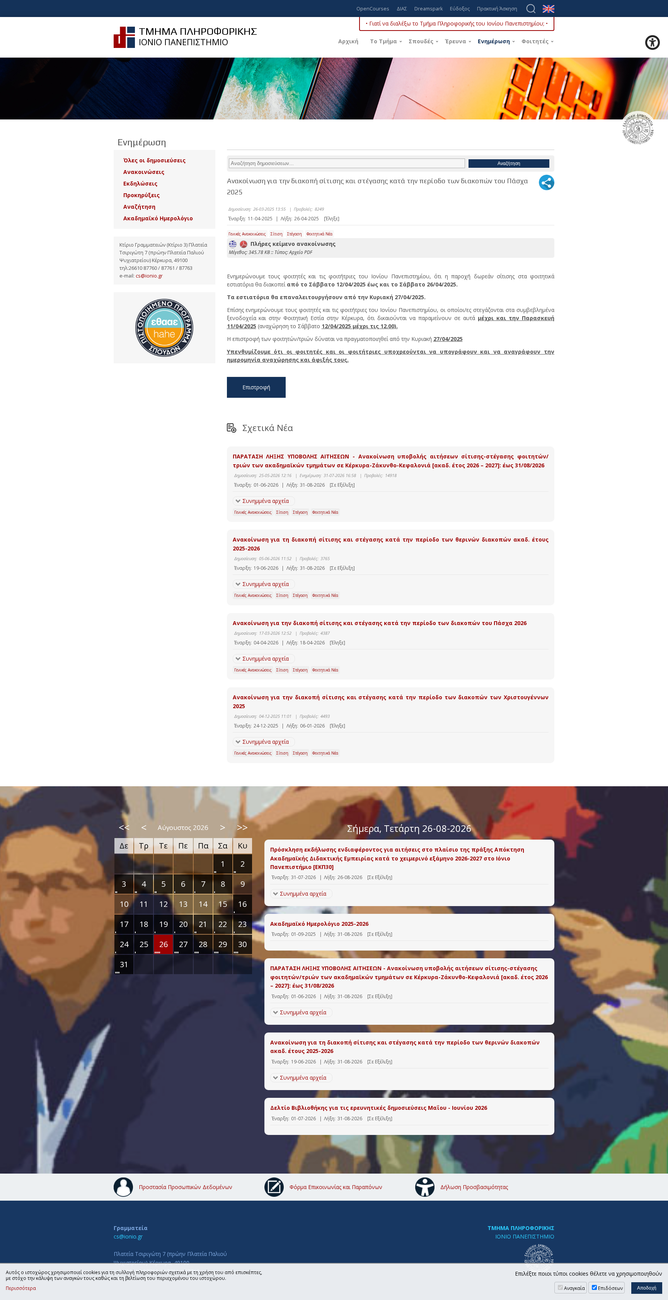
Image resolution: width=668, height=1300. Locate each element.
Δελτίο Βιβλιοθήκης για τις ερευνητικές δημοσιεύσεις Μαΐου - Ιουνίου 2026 (378, 1107)
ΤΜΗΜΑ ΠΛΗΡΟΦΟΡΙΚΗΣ (520, 1228)
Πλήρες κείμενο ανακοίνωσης (291, 243)
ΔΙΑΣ (402, 9)
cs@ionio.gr (149, 276)
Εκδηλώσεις (140, 183)
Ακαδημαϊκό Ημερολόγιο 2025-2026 (319, 923)
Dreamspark (428, 9)
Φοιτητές (535, 41)
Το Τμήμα (383, 41)
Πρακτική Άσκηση (497, 9)
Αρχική (348, 41)
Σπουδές (421, 41)
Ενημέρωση (494, 41)
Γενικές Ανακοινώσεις (247, 234)
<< (124, 827)
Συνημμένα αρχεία (265, 500)
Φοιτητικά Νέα (319, 234)
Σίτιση (277, 234)
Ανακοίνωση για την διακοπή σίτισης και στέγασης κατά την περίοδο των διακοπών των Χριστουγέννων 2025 (391, 701)
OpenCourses (372, 9)
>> (242, 827)
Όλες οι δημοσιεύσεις (154, 160)
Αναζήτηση (139, 206)
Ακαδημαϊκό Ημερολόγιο (158, 218)
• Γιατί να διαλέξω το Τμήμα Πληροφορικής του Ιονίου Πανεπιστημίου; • (457, 23)
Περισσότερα (21, 1288)
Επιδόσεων (610, 1288)
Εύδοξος (460, 9)
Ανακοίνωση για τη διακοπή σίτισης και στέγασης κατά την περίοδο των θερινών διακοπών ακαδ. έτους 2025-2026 (391, 544)
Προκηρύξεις (141, 195)
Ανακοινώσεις (143, 171)
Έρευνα (455, 41)
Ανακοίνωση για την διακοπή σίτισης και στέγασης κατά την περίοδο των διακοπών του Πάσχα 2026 (380, 623)
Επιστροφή (256, 387)
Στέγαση (294, 234)
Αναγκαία (574, 1288)
